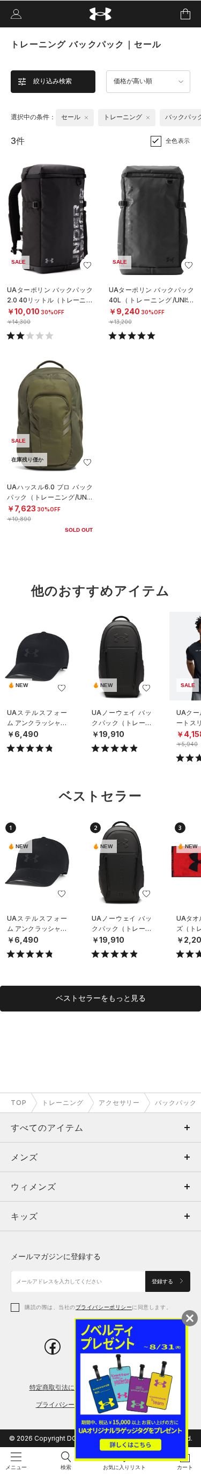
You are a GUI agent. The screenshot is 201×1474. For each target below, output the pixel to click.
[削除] (86, 117)
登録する (163, 1281)
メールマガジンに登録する (56, 1256)
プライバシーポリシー (104, 1307)
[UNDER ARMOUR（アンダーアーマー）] (100, 14)
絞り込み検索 (52, 81)
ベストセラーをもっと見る (101, 998)
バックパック (176, 1103)
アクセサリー (119, 1103)
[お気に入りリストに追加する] (87, 265)
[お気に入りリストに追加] (61, 688)
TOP (19, 1103)
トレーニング (63, 1103)
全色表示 (178, 140)
